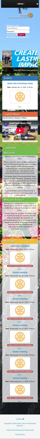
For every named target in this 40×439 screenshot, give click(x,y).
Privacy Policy (20, 434)
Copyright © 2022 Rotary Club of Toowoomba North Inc (20, 425)
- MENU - (20, 4)
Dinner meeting (20, 272)
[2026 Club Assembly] (20, 257)
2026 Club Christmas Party (20, 83)
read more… (24, 229)
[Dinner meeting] (20, 284)
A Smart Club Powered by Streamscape (20, 430)
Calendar (11, 148)
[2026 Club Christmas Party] (20, 97)
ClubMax (19, 419)
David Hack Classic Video (14, 118)
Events (8, 78)
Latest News (12, 114)
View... (20, 107)
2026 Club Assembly (20, 246)
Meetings (9, 241)
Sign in (21, 34)
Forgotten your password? (18, 37)
